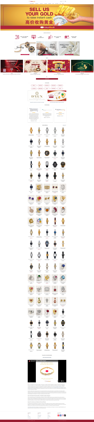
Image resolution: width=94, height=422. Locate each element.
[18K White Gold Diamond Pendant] (47, 300)
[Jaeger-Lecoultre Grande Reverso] (47, 164)
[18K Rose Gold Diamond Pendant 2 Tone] (31, 209)
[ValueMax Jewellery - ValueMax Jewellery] (33, 1)
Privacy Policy (39, 415)
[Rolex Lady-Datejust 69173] (47, 266)
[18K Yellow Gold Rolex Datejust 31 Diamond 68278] (39, 153)
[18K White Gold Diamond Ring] (62, 187)
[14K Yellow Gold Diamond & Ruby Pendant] (31, 300)
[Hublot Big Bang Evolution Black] (55, 164)
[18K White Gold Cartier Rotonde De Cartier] (47, 243)
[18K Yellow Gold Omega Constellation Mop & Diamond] (62, 243)
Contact (49, 415)
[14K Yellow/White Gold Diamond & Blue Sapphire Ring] (39, 209)
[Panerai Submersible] (55, 175)
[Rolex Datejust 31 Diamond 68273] (62, 130)
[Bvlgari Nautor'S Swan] (31, 334)
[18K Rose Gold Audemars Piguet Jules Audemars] (39, 345)
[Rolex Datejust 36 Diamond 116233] (47, 334)
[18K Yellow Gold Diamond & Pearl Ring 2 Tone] (62, 198)
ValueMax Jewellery (58, 386)
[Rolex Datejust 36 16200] (47, 130)
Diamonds (49, 3)
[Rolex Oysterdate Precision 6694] (39, 323)
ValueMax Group (64, 420)
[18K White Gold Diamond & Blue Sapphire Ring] (62, 266)
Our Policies (39, 416)
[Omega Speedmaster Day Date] (31, 141)
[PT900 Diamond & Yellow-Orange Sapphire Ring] (62, 209)
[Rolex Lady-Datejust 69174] (62, 141)
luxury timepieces (61, 387)
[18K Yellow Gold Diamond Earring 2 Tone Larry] (62, 300)
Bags (53, 3)
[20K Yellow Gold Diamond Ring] (39, 187)
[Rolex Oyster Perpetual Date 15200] (31, 243)
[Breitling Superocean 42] (62, 323)
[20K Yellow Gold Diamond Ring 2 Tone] (47, 187)
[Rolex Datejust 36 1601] (55, 130)
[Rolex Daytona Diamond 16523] (31, 175)
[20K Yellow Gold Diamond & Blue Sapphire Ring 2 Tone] (55, 198)
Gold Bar (45, 3)
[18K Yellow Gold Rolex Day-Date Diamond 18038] (62, 221)
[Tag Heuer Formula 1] (31, 187)
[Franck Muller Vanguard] (39, 334)
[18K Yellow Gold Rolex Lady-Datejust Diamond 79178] (47, 345)
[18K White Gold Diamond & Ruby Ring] (55, 277)
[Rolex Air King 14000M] (47, 232)
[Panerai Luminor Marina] (55, 255)
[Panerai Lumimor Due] (62, 255)
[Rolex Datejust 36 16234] (31, 255)
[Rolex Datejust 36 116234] (47, 175)
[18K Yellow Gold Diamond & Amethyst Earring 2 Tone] (55, 187)
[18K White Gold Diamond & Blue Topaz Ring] (62, 277)
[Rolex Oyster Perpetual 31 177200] (55, 232)
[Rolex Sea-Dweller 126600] (55, 334)
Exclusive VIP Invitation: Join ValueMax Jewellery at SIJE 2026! (12, 74)
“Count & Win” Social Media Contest (59, 74)
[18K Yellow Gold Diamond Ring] (47, 277)
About (63, 3)
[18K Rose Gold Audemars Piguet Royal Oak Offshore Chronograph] (47, 153)
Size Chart (29, 416)
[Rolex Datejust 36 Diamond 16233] (55, 323)
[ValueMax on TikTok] (65, 415)
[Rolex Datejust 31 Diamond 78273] (62, 334)
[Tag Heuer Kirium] (47, 323)
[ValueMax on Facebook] (60, 415)
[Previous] (2, 63)
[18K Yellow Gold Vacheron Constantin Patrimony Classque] (55, 345)
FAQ (60, 3)
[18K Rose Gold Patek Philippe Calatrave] (55, 221)
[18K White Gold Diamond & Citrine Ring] (47, 209)
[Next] (91, 63)
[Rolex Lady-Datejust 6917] (39, 130)
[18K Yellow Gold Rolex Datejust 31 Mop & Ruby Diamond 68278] (39, 164)
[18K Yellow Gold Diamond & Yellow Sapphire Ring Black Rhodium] (31, 221)
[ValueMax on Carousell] (58, 415)
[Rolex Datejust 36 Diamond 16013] (31, 153)
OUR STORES (56, 3)
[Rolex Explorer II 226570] (39, 255)
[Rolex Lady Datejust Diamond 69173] (62, 232)
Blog (34, 420)
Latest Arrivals (32, 3)
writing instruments (30, 388)
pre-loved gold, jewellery (56, 387)
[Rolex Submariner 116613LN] (31, 266)
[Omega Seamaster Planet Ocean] (31, 323)
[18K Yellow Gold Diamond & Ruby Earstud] (47, 198)
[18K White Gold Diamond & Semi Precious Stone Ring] (39, 221)
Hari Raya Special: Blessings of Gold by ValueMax (82, 74)
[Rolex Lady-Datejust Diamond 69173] (39, 141)
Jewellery (36, 3)
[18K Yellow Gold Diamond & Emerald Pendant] (39, 300)
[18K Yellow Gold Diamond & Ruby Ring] (31, 289)
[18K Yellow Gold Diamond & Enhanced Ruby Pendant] (55, 300)
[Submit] (65, 1)
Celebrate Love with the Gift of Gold (35, 74)
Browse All (64, 125)
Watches (41, 3)
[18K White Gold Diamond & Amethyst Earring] (31, 198)
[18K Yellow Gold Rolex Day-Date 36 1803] (47, 255)
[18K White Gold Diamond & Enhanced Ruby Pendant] (55, 289)
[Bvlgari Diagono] (31, 164)
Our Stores (49, 416)
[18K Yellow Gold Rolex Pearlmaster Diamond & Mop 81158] (31, 130)
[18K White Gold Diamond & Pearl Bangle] (31, 311)
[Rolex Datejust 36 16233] (31, 232)
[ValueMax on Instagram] (63, 415)
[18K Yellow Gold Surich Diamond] (47, 221)
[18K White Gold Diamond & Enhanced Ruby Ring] (55, 209)
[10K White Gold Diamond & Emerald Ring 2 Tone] (39, 277)
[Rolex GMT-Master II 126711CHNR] (55, 243)
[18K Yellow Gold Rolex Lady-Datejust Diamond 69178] (47, 141)
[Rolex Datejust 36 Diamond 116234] (62, 153)
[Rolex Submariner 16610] (55, 153)
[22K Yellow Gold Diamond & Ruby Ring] (39, 198)
